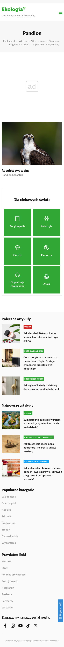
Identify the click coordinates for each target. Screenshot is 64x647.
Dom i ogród (9, 503)
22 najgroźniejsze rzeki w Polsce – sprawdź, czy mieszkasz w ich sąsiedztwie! (42, 423)
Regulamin (8, 587)
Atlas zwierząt (38, 41)
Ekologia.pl (9, 41)
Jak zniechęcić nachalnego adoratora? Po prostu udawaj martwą (40, 447)
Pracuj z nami (9, 581)
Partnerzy (7, 601)
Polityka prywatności (14, 574)
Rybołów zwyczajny (16, 170)
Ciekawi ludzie (10, 536)
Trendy (6, 529)
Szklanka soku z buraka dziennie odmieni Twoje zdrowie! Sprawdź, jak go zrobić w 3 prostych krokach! (43, 473)
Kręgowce (14, 44)
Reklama (7, 594)
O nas (5, 568)
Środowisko (9, 523)
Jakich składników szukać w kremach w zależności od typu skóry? (41, 337)
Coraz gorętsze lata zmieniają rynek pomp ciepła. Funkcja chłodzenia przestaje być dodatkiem (41, 363)
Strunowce (55, 41)
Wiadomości (9, 496)
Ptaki (26, 44)
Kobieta (6, 510)
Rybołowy (53, 44)
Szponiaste (38, 44)
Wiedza (23, 41)
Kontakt (6, 561)
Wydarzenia (9, 543)
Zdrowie (6, 516)
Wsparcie (7, 607)
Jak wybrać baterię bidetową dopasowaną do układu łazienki (42, 387)
